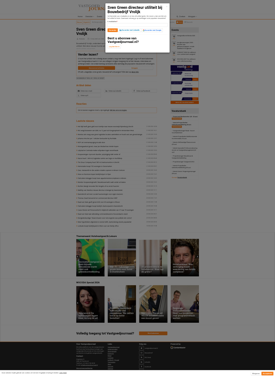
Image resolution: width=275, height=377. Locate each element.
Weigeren (256, 374)
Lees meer (63, 373)
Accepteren (267, 374)
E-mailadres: (113, 21)
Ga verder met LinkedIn (130, 30)
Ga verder (112, 30)
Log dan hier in (114, 46)
